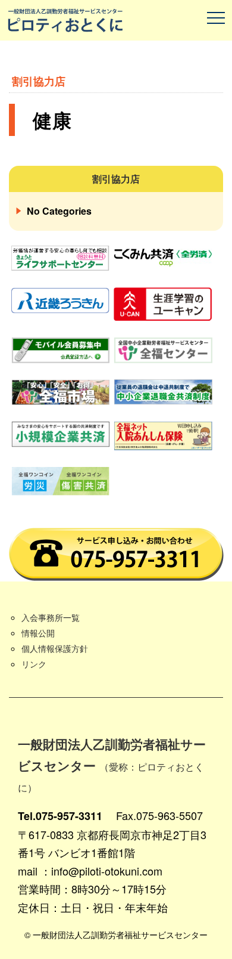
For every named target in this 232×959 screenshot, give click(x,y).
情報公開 (38, 633)
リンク (33, 664)
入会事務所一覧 (50, 617)
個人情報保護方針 (54, 648)
